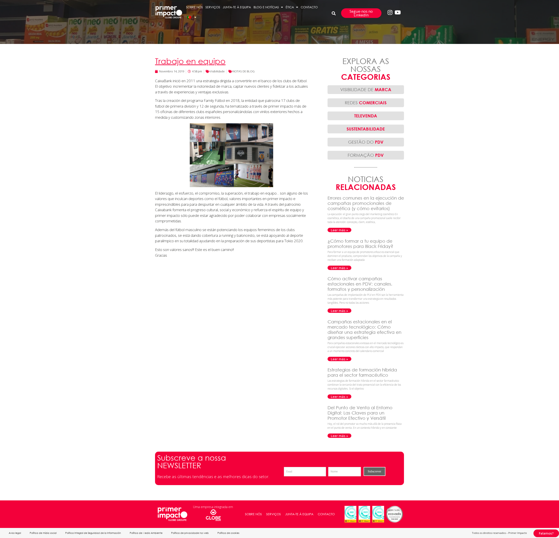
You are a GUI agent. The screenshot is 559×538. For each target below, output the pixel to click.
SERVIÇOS (212, 7)
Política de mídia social (43, 533)
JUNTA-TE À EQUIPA (237, 7)
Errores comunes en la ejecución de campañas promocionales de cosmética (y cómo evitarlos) (366, 203)
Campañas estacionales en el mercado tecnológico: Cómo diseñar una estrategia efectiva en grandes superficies (364, 329)
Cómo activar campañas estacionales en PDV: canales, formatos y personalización (360, 284)
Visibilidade (217, 71)
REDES (365, 102)
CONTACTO (309, 7)
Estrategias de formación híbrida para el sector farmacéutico (362, 372)
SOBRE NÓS (194, 7)
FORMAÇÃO (366, 155)
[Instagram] (390, 12)
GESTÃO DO (365, 142)
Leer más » (339, 230)
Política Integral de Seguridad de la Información (93, 533)
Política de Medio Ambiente (146, 533)
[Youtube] (397, 12)
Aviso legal (15, 533)
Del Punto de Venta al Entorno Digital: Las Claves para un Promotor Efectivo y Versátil (360, 413)
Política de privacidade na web (190, 533)
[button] (333, 13)
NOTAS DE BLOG (244, 71)
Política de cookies (228, 533)
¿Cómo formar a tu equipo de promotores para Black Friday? (361, 244)
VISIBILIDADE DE (365, 89)
